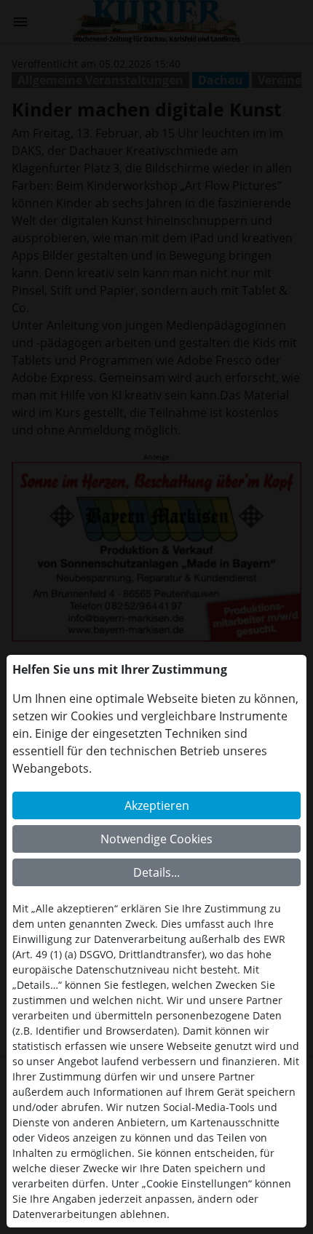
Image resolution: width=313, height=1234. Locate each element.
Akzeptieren (156, 805)
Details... (156, 872)
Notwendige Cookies (156, 839)
